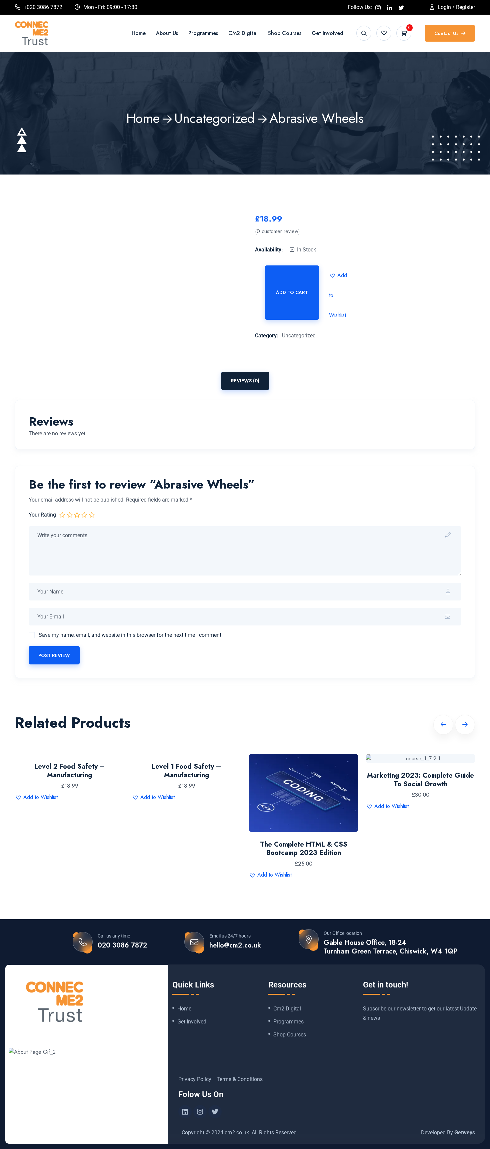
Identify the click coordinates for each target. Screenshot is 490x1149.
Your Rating (42, 515)
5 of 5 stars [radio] (92, 514)
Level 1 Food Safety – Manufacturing (186, 771)
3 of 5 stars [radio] (77, 514)
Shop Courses (284, 33)
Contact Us (447, 33)
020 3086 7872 (122, 945)
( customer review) (277, 231)
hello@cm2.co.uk (235, 945)
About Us (167, 33)
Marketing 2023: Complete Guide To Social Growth (420, 780)
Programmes (203, 33)
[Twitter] (215, 1111)
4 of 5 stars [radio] (84, 514)
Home (139, 33)
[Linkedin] (185, 1111)
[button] (339, 275)
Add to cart (292, 292)
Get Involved (327, 33)
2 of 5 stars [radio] (70, 514)
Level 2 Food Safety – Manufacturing (69, 771)
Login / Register (456, 7)
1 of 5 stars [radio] (62, 514)
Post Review (54, 655)
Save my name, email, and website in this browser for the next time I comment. (131, 635)
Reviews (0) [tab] (245, 380)
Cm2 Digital (287, 1009)
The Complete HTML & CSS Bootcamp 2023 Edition (303, 849)
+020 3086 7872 (43, 7)
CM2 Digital (243, 33)
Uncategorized (214, 118)
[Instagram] (200, 1111)
